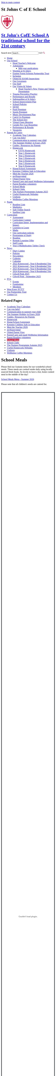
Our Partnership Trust (16, 292)
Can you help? (19, 137)
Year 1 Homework (26, 153)
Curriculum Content (22, 220)
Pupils (9, 202)
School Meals (19, 186)
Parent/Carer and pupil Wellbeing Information (33, 181)
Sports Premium (20, 112)
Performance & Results (23, 127)
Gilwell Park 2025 (21, 274)
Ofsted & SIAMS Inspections (26, 78)
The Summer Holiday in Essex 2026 (29, 143)
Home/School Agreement (24, 168)
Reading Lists (19, 204)
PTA (9, 279)
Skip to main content (10, 2)
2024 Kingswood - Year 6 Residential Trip (32, 271)
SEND (16, 107)
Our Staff (17, 84)
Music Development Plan (24, 114)
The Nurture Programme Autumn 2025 (30, 191)
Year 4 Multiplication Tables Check (29, 245)
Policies (16, 253)
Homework (18, 148)
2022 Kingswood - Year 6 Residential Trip (32, 263)
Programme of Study (22, 235)
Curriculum (12, 215)
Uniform (16, 197)
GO (40, 53)
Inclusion (17, 76)
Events (16, 281)
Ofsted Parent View (21, 179)
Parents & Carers (14, 132)
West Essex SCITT (15, 289)
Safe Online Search (21, 209)
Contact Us (12, 294)
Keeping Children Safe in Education (29, 171)
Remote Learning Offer (23, 240)
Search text (6, 53)
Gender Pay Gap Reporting (25, 125)
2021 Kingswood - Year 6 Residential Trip (32, 266)
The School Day (20, 120)
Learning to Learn (21, 227)
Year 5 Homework (26, 163)
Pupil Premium (19, 109)
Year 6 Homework (26, 166)
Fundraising (18, 284)
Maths (15, 230)
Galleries (17, 258)
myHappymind (19, 176)
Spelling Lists (19, 212)
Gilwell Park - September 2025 (27, 276)
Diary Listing (19, 251)
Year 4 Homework (26, 161)
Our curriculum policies (23, 233)
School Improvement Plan (24, 102)
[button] (44, 53)
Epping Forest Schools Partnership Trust (31, 73)
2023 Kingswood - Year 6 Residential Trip (32, 269)
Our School (12, 60)
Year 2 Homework (26, 155)
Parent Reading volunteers (24, 184)
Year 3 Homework (26, 158)
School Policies (20, 104)
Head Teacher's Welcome (24, 63)
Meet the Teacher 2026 (23, 173)
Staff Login (18, 243)
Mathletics (17, 207)
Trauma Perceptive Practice (25, 94)
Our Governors (19, 81)
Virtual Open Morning (23, 122)
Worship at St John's (22, 71)
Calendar (17, 261)
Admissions (18, 66)
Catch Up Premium (21, 117)
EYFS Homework (26, 150)
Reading (16, 238)
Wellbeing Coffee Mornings (25, 199)
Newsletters (18, 256)
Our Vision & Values (22, 86)
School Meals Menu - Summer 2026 (17, 379)
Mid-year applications (28, 68)
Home (9, 58)
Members (17, 287)
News (9, 248)
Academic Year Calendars (24, 135)
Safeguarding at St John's (24, 99)
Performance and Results (24, 96)
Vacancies (17, 130)
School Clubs (19, 189)
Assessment (18, 217)
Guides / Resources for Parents (26, 145)
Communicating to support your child (30, 140)
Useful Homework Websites (25, 194)
